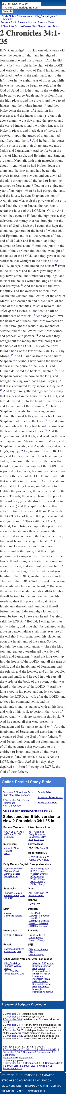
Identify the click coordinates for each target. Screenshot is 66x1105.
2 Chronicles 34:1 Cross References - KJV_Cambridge (16, 803)
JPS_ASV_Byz (11, 971)
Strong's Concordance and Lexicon (26, 1080)
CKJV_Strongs (37, 884)
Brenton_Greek (11, 895)
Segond (39, 938)
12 (22, 285)
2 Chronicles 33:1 (52, 1063)
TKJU (47, 860)
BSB (6, 837)
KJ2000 (32, 860)
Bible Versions (24, 16)
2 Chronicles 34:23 (13, 1030)
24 (23, 520)
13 (34, 315)
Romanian (37, 992)
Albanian (36, 963)
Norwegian (37, 989)
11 (56, 265)
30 (32, 655)
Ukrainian (48, 992)
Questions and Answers (37, 1075)
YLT (11, 832)
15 (12, 355)
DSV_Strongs (16, 935)
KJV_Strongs (37, 871)
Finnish (46, 971)
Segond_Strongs (37, 940)
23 (10, 510)
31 (48, 685)
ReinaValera (10, 951)
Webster (18, 966)
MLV (42, 839)
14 (37, 335)
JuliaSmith (38, 832)
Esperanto (37, 971)
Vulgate (8, 913)
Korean (36, 984)
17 (1, 390)
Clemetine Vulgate (13, 916)
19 (46, 420)
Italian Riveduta (40, 981)
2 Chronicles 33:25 (13, 1049)
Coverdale (17, 869)
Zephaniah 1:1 (11, 1055)
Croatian (47, 966)
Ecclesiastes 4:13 (12, 1068)
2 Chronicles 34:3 (12, 1016)
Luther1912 (34, 918)
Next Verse (25, 26)
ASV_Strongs (37, 876)
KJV (6, 832)
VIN (46, 848)
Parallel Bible (44, 792)
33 (60, 735)
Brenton (18, 893)
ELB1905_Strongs (38, 926)
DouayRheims (11, 876)
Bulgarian (37, 966)
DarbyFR (40, 935)
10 (33, 244)
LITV (43, 837)
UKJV (40, 860)
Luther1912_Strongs (39, 921)
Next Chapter (39, 26)
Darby (31, 834)
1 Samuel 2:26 (27, 1066)
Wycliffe (8, 869)
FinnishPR (37, 974)
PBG (34, 987)
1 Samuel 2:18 (11, 1066)
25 (51, 540)
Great (16, 871)
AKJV (13, 834)
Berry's (56, 1086)
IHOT (7, 853)
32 (63, 715)
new (47, 869)
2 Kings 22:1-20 (47, 1049)
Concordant (34, 837)
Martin (32, 938)
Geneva (8, 874)
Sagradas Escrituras (14, 949)
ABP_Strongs (37, 869)
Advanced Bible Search (50, 797)
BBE (31, 848)
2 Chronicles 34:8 (12, 1019)
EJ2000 (15, 974)
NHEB (7, 974)
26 (62, 565)
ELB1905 (43, 923)
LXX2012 (8, 898)
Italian (47, 979)
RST (44, 963)
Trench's (8, 1091)
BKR (34, 968)
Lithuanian (45, 984)
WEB (6, 834)
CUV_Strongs (41, 949)
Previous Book (9, 22)
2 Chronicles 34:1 (12, 1014)
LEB (19, 834)
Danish (41, 968)
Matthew (8, 871)
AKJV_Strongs (37, 882)
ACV (36, 839)
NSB (36, 848)
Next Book (53, 26)
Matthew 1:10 (10, 1057)
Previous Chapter (27, 22)
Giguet (32, 935)
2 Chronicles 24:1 (12, 1063)
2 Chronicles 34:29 (13, 1036)
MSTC (32, 857)
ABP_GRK (34, 893)
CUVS (32, 952)
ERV (16, 832)
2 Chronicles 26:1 (32, 1063)
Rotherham (40, 834)
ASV (21, 832)
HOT (31, 904)
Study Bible (8, 16)
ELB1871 (33, 923)
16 (56, 370)
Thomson (8, 893)
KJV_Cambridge (44, 16)
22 (39, 480)
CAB (22, 895)
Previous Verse (46, 22)
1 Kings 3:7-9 (44, 1066)
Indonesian (37, 979)
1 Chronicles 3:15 (30, 1052)
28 (25, 620)
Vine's (21, 1091)
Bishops (16, 874)
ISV (41, 848)
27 (48, 585)
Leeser (7, 968)
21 (22, 450)
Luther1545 (34, 913)
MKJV (39, 857)
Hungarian (37, 976)
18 (47, 405)
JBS (19, 951)
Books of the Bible (47, 802)
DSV (6, 935)
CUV (31, 949)
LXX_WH (44, 893)
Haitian (46, 974)
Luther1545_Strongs (39, 916)
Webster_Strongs (39, 874)
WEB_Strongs (37, 879)
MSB (11, 837)
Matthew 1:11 (26, 1057)
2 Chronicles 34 (9, 26)
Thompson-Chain (36, 1086)
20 (46, 430)
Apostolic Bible (38, 1091)
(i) (24, 49)
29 (42, 645)
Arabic (50, 963)
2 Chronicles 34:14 (13, 1025)
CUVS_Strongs (36, 955)
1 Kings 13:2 (31, 1049)
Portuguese (43, 987)
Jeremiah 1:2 (48, 1052)
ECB (31, 839)
